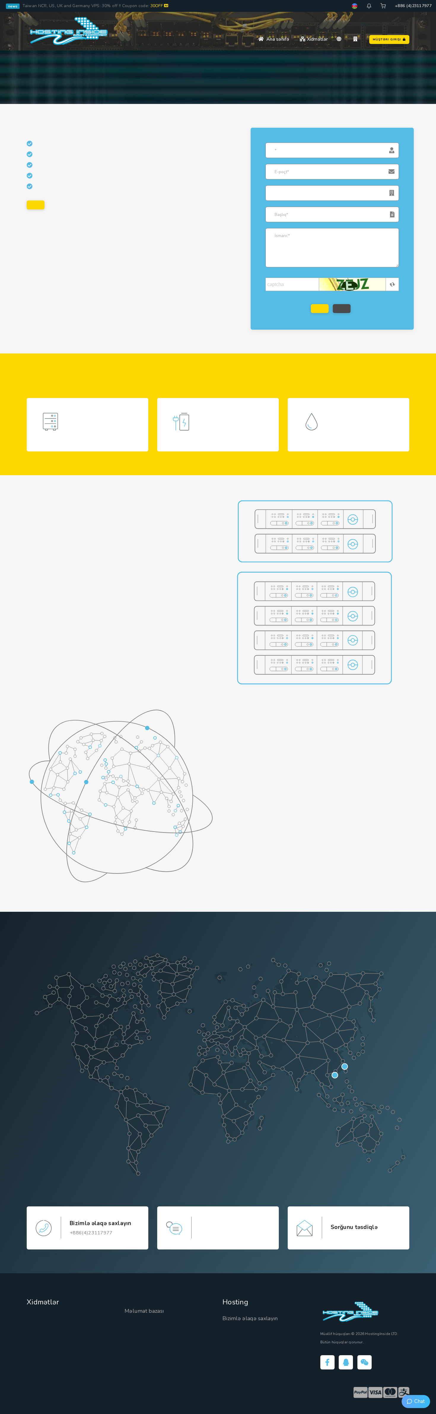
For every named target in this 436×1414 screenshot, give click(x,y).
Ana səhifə (276, 39)
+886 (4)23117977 (413, 6)
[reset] (342, 308)
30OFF (157, 6)
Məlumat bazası (144, 1311)
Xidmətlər (316, 39)
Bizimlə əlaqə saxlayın (250, 1318)
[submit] (320, 308)
